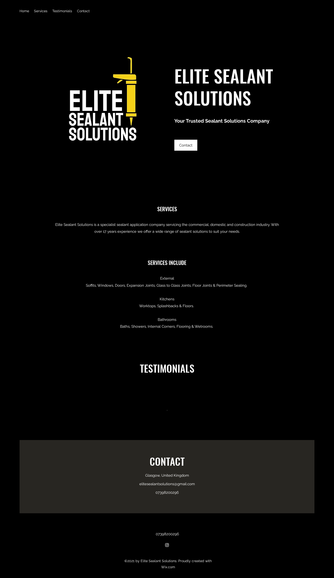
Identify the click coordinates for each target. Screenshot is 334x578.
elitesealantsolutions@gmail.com (167, 484)
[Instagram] (167, 545)
